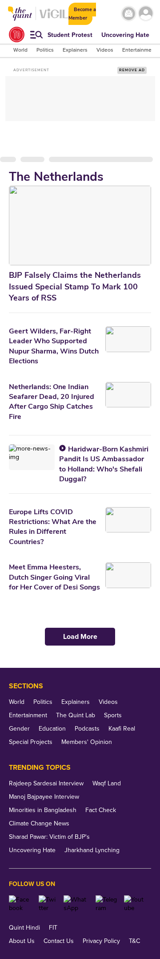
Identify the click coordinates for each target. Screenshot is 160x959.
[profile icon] (145, 13)
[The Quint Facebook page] (20, 903)
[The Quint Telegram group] (106, 903)
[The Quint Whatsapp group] (76, 903)
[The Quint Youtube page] (134, 903)
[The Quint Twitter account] (48, 903)
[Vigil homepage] (54, 18)
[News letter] (128, 13)
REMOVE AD (132, 70)
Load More (80, 636)
